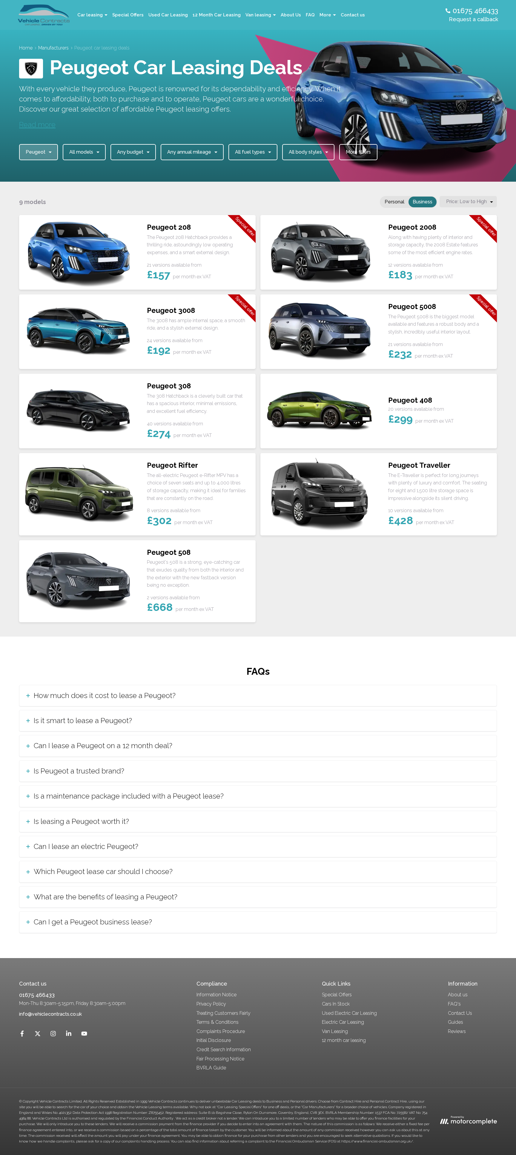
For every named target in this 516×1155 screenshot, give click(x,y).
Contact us (353, 15)
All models (81, 152)
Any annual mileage (189, 152)
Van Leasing (335, 1031)
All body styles (305, 152)
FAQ (310, 15)
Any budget (130, 152)
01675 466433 (37, 995)
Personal (394, 202)
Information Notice (216, 995)
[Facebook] (22, 1035)
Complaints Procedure (220, 1031)
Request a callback (473, 19)
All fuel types (250, 152)
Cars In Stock (336, 1004)
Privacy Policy (211, 1004)
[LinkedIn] (68, 1035)
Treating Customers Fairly (223, 1013)
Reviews (457, 1031)
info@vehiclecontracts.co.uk (50, 1014)
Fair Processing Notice (220, 1059)
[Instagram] (53, 1035)
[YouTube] (84, 1035)
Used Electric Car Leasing (349, 1013)
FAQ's (454, 1004)
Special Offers (128, 15)
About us (458, 995)
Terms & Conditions (217, 1022)
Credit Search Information (223, 1049)
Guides (455, 1022)
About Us (291, 15)
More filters (358, 152)
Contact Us (460, 1013)
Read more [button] (37, 124)
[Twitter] (37, 1035)
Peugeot (35, 152)
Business (422, 202)
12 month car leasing (344, 1040)
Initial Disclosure (213, 1040)
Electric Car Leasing (343, 1022)
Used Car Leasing (168, 15)
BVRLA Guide (211, 1068)
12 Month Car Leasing (217, 15)
